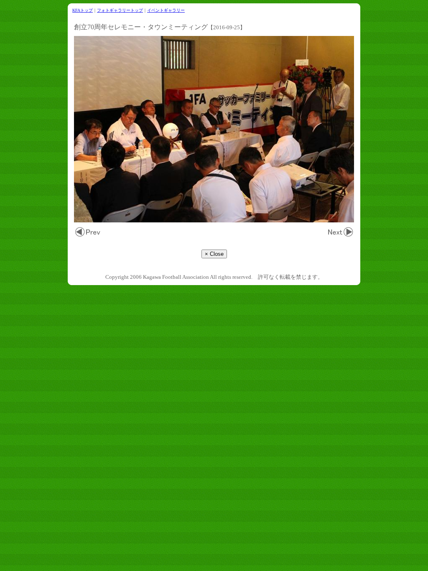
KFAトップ (82, 10)
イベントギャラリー (166, 10)
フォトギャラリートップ (120, 10)
